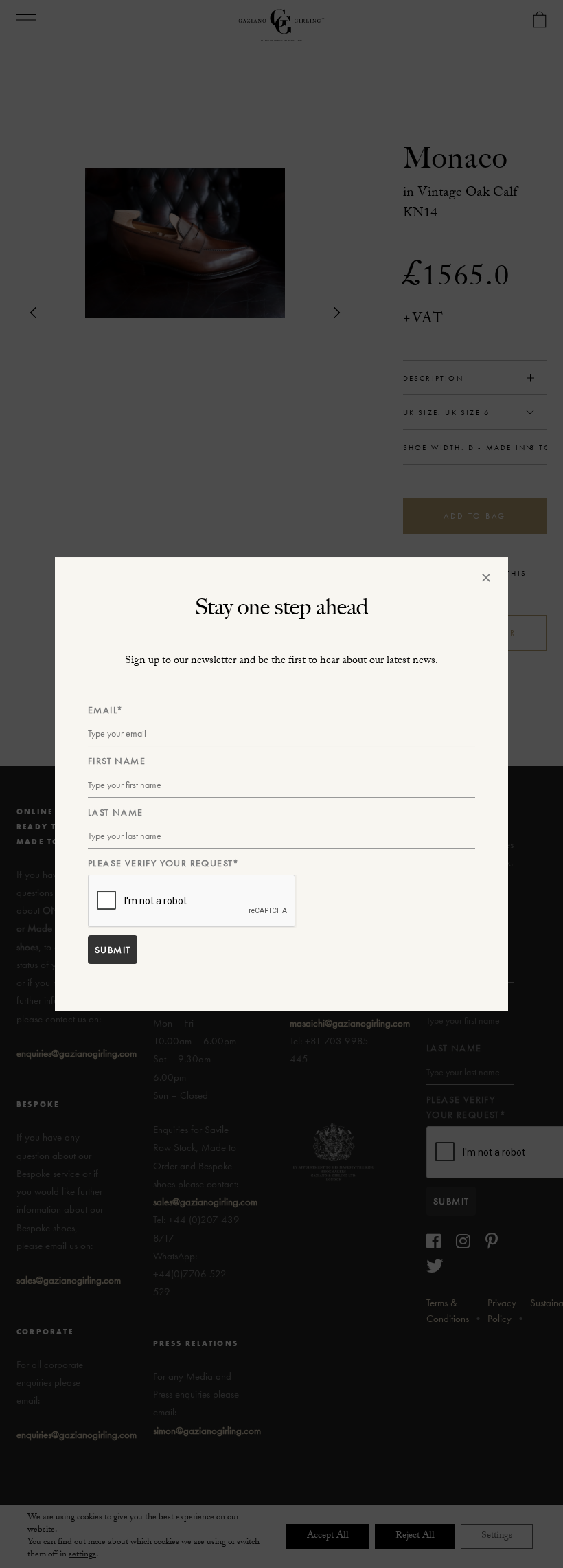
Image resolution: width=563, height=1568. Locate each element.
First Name (117, 760)
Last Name (115, 812)
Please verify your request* (164, 863)
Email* (105, 710)
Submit (112, 949)
